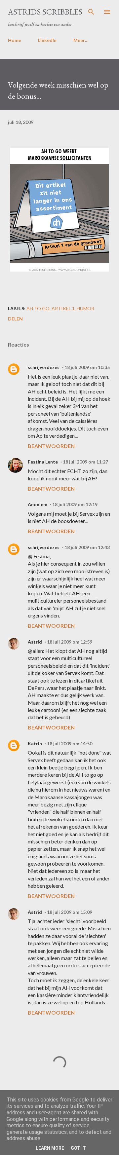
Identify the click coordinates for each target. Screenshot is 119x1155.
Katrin (35, 743)
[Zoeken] (91, 12)
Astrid (35, 642)
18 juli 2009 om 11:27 (85, 462)
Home (14, 40)
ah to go (38, 308)
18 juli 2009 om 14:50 (69, 743)
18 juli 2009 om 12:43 (87, 547)
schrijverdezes (44, 367)
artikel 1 (63, 308)
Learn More (50, 1148)
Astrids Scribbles (45, 12)
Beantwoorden (51, 446)
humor (85, 308)
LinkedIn (47, 40)
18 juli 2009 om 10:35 (87, 367)
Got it (78, 1148)
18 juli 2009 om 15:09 (69, 912)
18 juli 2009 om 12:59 (69, 642)
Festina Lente (43, 462)
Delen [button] (15, 318)
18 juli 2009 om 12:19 (75, 504)
